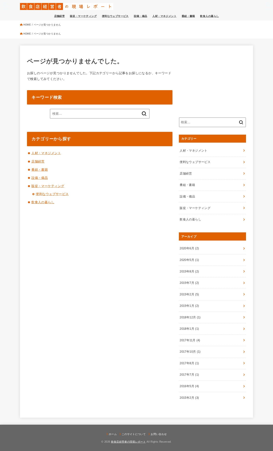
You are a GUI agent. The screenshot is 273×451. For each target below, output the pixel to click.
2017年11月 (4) (190, 340)
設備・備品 (140, 16)
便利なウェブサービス (115, 16)
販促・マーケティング (83, 16)
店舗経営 (59, 16)
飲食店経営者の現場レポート (128, 441)
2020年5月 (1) (189, 260)
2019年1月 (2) (189, 305)
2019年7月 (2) (189, 282)
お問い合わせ (159, 434)
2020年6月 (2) (189, 248)
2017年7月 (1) (189, 374)
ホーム (113, 434)
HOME (27, 25)
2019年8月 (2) (189, 271)
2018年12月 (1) (190, 317)
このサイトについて (134, 434)
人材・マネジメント (164, 16)
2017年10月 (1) (190, 351)
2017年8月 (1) (189, 363)
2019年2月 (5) (189, 294)
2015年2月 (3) (189, 397)
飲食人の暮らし (209, 16)
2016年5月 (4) (189, 386)
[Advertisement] (212, 80)
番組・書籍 (188, 16)
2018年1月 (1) (189, 328)
